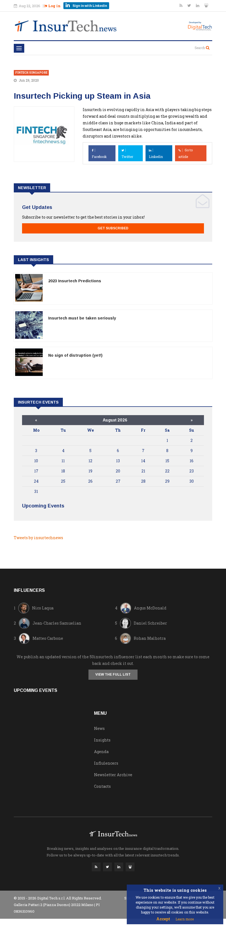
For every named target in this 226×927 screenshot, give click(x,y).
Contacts (102, 786)
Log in (54, 5)
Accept (163, 918)
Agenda (101, 751)
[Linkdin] (198, 5)
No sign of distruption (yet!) (75, 355)
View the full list (113, 674)
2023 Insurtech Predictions (74, 281)
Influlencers (106, 763)
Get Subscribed (113, 228)
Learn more (185, 919)
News (99, 728)
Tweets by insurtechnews (38, 537)
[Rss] (181, 5)
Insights (102, 740)
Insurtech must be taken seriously (82, 318)
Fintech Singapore (31, 72)
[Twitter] (189, 5)
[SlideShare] (206, 5)
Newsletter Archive (113, 774)
